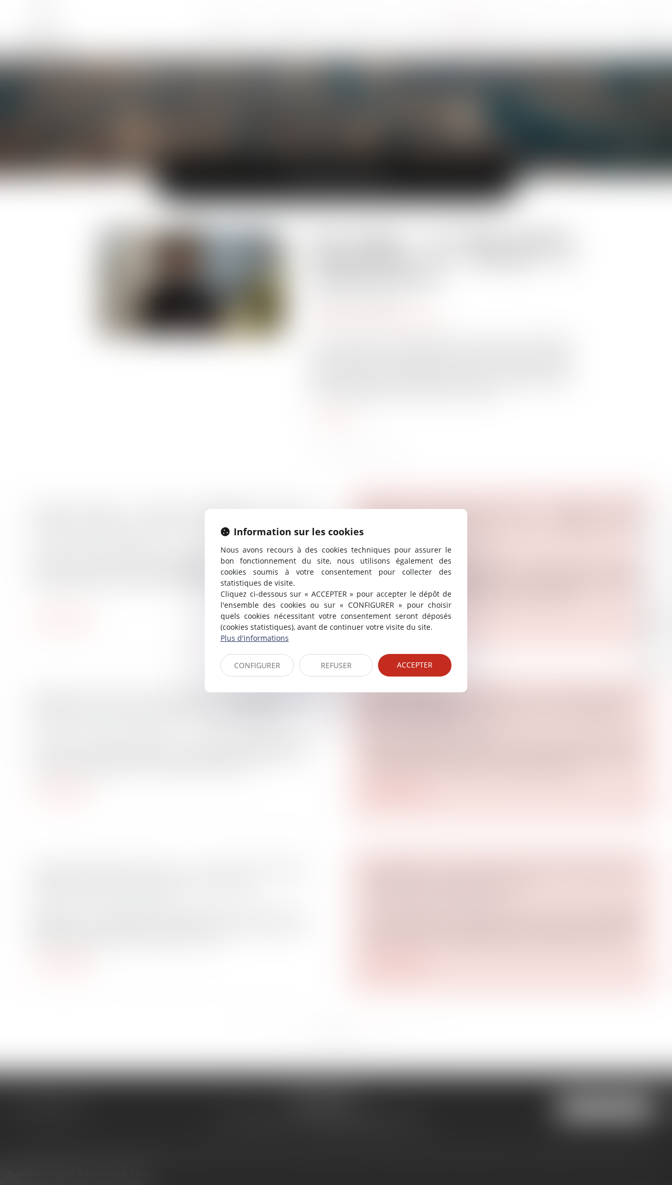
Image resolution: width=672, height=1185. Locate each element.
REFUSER (336, 665)
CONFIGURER (257, 665)
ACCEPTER (415, 665)
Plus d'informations (254, 638)
